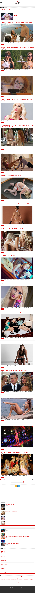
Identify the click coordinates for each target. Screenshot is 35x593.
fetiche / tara (21, 580)
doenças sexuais (3, 580)
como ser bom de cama (28, 578)
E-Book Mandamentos (18, 587)
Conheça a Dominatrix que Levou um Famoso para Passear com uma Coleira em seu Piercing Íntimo (17, 536)
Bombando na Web (4, 23)
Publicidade (10, 587)
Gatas (2, 153)
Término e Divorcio (3, 572)
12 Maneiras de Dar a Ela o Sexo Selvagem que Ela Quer (12, 543)
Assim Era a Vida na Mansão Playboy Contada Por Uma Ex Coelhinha (14, 452)
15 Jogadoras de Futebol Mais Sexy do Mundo (10, 341)
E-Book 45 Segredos (23, 587)
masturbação (27, 581)
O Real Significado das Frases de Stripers (9, 423)
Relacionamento (3, 568)
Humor (2, 559)
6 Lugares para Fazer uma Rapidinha (9, 504)
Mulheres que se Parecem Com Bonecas (9, 283)
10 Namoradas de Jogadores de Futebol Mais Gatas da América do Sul (14, 395)
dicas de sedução (29, 579)
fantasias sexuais (16, 580)
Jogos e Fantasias (3, 560)
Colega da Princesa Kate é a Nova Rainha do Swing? (11, 312)
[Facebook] (17, 486)
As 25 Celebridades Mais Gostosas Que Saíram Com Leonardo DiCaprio (15, 370)
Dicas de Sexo (3, 556)
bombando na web (24, 577)
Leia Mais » (15, 15)
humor (27, 580)
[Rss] (16, 486)
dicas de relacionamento (21, 579)
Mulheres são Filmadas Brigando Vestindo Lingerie (11, 175)
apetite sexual (3, 577)
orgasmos (11, 582)
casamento (10, 578)
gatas (25, 580)
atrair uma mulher (13, 577)
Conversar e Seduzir (3, 552)
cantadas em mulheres (5, 578)
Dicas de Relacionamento (4, 555)
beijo (18, 577)
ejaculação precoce (7, 580)
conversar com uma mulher (11, 579)
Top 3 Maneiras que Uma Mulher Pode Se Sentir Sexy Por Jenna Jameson (15, 228)
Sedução (2, 569)
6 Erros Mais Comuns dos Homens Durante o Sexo (11, 511)
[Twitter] (19, 486)
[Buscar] (23, 482)
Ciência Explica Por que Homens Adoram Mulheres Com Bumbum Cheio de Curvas (17, 203)
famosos (11, 580)
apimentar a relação (7, 577)
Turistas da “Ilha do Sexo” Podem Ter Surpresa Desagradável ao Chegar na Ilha (16, 22)
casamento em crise (13, 578)
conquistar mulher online (4, 579)
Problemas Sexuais (3, 565)
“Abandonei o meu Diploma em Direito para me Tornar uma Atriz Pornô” (15, 73)
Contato (13, 587)
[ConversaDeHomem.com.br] (17, 2)
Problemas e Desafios (4, 564)
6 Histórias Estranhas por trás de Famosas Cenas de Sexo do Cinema (14, 152)
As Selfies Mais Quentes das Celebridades (9, 255)
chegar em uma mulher (19, 578)
